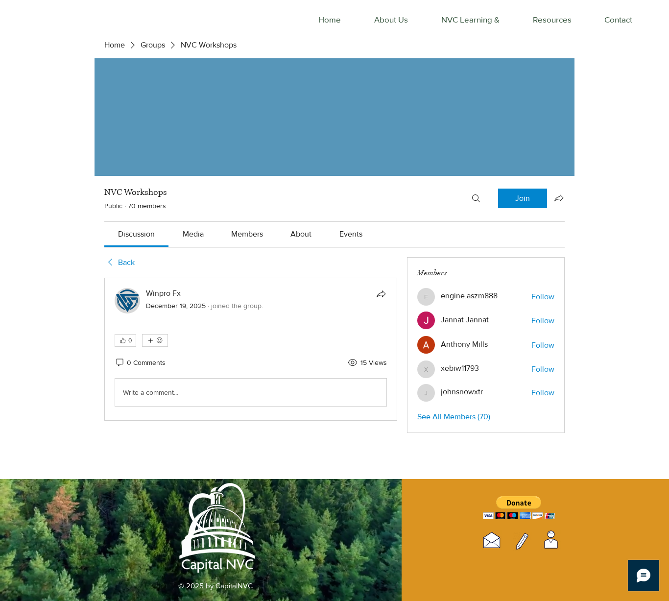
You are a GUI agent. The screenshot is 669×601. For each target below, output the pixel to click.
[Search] (476, 198)
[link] (136, 234)
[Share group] (559, 198)
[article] (250, 349)
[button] (519, 507)
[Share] (381, 294)
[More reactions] (155, 340)
